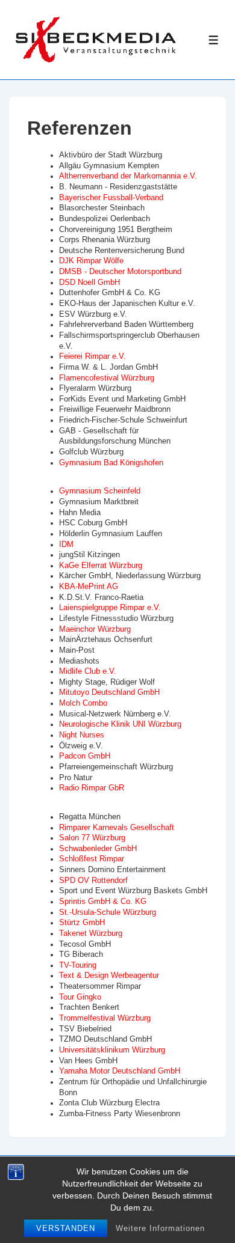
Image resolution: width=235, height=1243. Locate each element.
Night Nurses (81, 735)
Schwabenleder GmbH (98, 848)
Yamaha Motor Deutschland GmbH (119, 1071)
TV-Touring (77, 965)
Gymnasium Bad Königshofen (111, 463)
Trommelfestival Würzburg (105, 1018)
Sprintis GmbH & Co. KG (102, 901)
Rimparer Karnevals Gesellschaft (116, 827)
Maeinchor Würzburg (95, 629)
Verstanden (65, 1228)
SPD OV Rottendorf (93, 880)
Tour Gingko (80, 997)
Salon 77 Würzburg (92, 838)
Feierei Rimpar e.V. (92, 356)
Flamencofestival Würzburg (106, 378)
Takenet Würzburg (90, 933)
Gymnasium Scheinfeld (99, 491)
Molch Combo (83, 703)
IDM (66, 544)
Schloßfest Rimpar (91, 859)
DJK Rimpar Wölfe (91, 261)
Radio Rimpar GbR (91, 788)
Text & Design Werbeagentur (109, 975)
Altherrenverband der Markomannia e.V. (128, 176)
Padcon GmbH (84, 756)
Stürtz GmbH (82, 922)
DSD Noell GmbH (89, 282)
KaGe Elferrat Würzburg (100, 565)
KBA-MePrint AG (88, 586)
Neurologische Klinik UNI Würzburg (120, 724)
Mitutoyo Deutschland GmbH (109, 692)
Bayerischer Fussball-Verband (111, 198)
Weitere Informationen (160, 1228)
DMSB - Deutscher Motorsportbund (120, 271)
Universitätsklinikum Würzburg (112, 1050)
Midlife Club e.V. (87, 671)
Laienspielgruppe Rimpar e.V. (110, 607)
